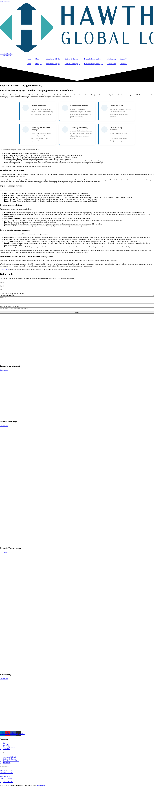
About (37, 59)
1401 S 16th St (5, 776)
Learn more (4, 370)
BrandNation (41, 785)
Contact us (3, 269)
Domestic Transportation (92, 59)
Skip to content (5, 1)
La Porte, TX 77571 (6, 778)
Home (29, 59)
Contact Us (123, 59)
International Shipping (53, 59)
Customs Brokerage (71, 59)
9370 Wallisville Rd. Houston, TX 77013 (7, 772)
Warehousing (111, 59)
